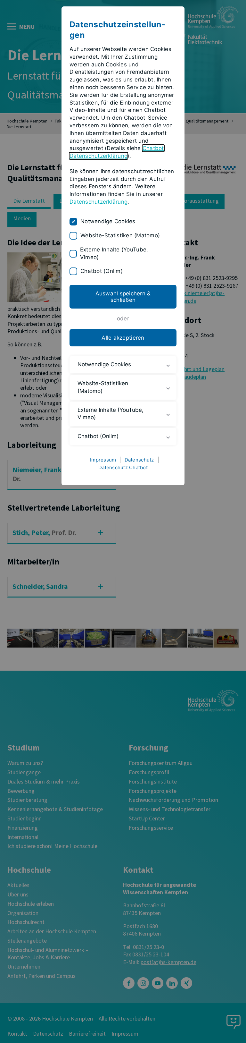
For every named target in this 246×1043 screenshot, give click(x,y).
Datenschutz (139, 460)
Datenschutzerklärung (98, 202)
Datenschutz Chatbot (123, 467)
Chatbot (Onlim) (101, 271)
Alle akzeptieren (123, 338)
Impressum (103, 460)
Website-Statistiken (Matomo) (120, 235)
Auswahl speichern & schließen (123, 296)
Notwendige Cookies (107, 221)
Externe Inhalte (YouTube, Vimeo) (114, 253)
